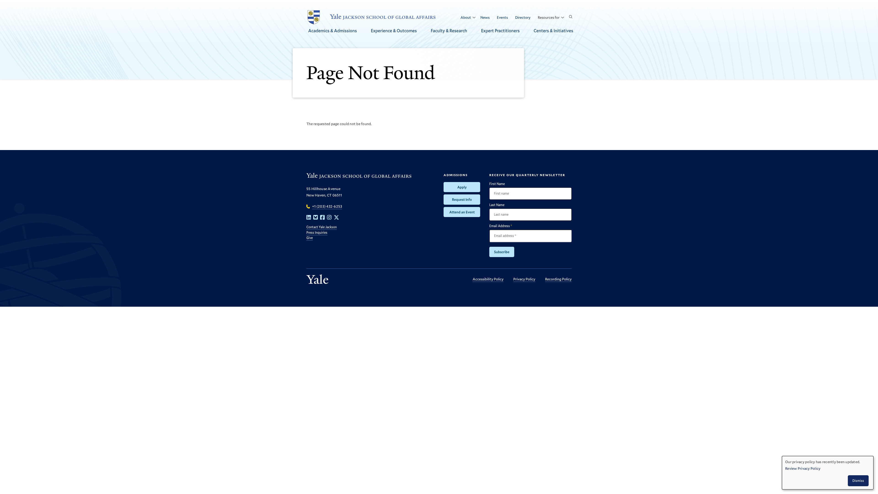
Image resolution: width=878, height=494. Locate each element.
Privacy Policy (524, 279)
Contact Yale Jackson (321, 227)
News (485, 17)
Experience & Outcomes (394, 30)
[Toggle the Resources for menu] (562, 17)
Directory (522, 17)
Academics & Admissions (332, 30)
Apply (462, 187)
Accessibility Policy (488, 279)
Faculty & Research (449, 30)
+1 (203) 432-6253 (327, 206)
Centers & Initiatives (553, 30)
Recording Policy (558, 279)
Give (309, 238)
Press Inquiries (316, 232)
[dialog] (827, 472)
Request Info (462, 199)
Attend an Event (462, 212)
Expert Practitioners (500, 30)
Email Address (500, 226)
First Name (497, 184)
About (465, 17)
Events (502, 17)
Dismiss (858, 480)
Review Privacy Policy (802, 468)
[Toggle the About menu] (474, 17)
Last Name (496, 205)
